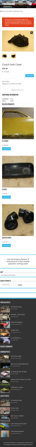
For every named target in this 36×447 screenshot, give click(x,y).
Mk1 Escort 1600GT (17, 416)
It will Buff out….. (16, 338)
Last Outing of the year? (19, 423)
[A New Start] (5, 332)
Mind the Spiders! (17, 322)
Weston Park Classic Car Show (21, 379)
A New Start (15, 330)
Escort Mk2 (9, 11)
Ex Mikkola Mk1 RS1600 (18, 372)
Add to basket (29, 75)
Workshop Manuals (17, 431)
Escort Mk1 (12, 83)
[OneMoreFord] (18, 4)
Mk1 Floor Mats (16, 356)
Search (20, 285)
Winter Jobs (15, 408)
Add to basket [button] (6, 148)
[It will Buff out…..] (5, 340)
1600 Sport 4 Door (17, 387)
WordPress (13, 442)
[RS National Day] (5, 309)
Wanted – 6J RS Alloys (18, 314)
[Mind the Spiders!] (5, 324)
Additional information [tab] (17, 90)
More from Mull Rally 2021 (20, 364)
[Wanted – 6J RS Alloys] (5, 317)
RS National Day (16, 307)
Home (3, 11)
